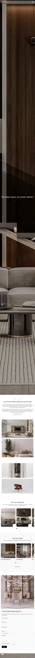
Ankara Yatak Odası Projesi (5, 559)
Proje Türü (3, 631)
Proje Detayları (4, 635)
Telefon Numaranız (4, 627)
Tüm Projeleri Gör (17, 566)
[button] (33, 2)
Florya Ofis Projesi (19, 559)
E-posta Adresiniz (4, 622)
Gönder (4, 646)
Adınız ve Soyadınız (5, 618)
